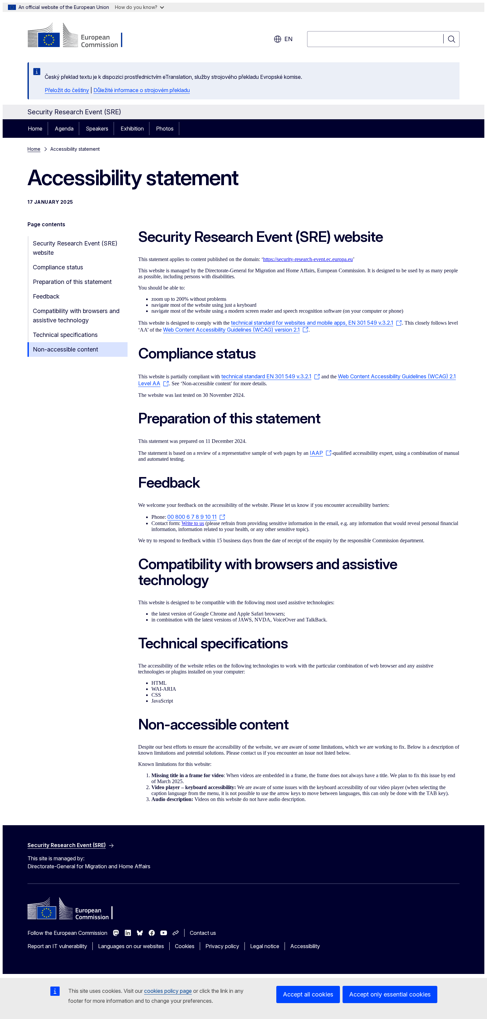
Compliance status (58, 267)
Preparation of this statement (72, 281)
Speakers (97, 128)
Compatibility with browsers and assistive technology (76, 315)
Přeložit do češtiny (67, 90)
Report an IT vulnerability (57, 946)
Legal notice (264, 946)
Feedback (46, 296)
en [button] (288, 38)
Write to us (193, 523)
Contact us (203, 933)
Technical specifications (65, 334)
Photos (165, 128)
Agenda (64, 128)
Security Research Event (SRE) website (75, 248)
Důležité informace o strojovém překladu (141, 90)
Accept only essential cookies (390, 994)
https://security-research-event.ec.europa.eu (308, 259)
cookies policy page (168, 991)
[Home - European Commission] (81, 36)
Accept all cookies (308, 994)
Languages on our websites (131, 946)
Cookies (184, 946)
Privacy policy (222, 946)
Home (35, 128)
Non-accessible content (65, 349)
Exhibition (132, 128)
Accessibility (305, 946)
